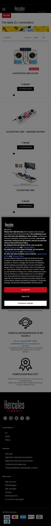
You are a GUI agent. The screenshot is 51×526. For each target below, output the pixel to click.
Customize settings (25, 303)
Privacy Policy (29, 247)
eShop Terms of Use (12, 247)
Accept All (25, 290)
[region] (25, 263)
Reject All (25, 296)
